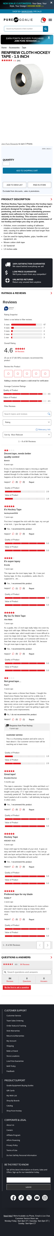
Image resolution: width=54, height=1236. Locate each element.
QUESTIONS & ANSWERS (16, 957)
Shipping (10, 1046)
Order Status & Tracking (16, 1025)
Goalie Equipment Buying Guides (20, 1085)
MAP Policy (11, 1066)
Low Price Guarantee (15, 1061)
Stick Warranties (13, 1030)
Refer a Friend (12, 1051)
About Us (10, 1125)
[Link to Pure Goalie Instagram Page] (45, 1201)
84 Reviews (25, 964)
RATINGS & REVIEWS (13, 293)
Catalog (10, 1105)
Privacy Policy (12, 1145)
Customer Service (14, 1015)
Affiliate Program (13, 1135)
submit (28, 1187)
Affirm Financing (13, 1140)
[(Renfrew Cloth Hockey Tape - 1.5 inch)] (27, 79)
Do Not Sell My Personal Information (22, 1155)
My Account (11, 1041)
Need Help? (8, 1216)
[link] (8, 964)
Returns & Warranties (15, 1036)
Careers (10, 1130)
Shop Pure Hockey (14, 1110)
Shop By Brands (13, 1100)
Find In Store (39, 185)
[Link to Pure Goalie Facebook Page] (14, 1201)
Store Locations (13, 1056)
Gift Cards (11, 1090)
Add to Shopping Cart (27, 170)
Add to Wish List (14, 185)
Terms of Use (12, 1150)
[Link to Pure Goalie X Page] (29, 1201)
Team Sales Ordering (15, 1020)
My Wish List (12, 1095)
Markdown (27, 11)
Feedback (10, 1071)
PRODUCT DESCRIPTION (15, 199)
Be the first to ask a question (17, 987)
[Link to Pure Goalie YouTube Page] (37, 1201)
